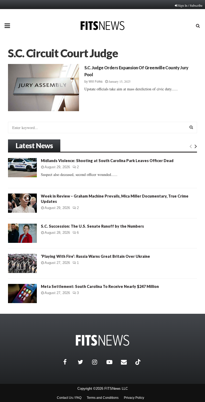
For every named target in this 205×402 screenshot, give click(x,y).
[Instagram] (98, 362)
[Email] (127, 362)
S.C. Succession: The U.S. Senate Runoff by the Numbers (92, 226)
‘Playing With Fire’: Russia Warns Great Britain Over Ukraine (95, 256)
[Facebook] (69, 362)
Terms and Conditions (103, 398)
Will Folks (95, 81)
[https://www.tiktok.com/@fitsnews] (138, 362)
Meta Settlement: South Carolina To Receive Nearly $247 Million (100, 286)
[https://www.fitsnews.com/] (102, 340)
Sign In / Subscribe (190, 5)
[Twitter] (83, 362)
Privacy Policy (134, 398)
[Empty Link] (191, 146)
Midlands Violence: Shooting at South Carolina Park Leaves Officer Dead (107, 160)
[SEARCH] (191, 127)
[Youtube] (112, 362)
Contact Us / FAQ (69, 398)
